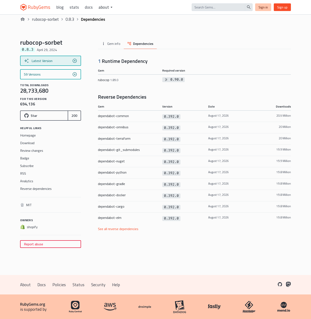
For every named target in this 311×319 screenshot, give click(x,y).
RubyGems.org (32, 304)
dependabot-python (112, 172)
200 (74, 115)
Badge (24, 158)
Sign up (282, 7)
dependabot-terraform (114, 138)
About (25, 285)
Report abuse (33, 244)
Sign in (263, 7)
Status (78, 285)
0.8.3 (70, 19)
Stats (74, 7)
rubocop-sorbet (45, 19)
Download (27, 142)
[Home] (22, 19)
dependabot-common (113, 115)
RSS (23, 173)
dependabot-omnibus (113, 127)
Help (116, 285)
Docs (89, 7)
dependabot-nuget (111, 161)
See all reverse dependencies (118, 228)
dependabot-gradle (111, 183)
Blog (60, 7)
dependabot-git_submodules (119, 149)
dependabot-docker (112, 194)
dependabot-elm (109, 217)
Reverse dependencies (36, 188)
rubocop (108, 79)
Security (98, 285)
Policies (59, 285)
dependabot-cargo (111, 206)
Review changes (31, 150)
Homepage (28, 135)
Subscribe (27, 165)
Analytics (26, 181)
